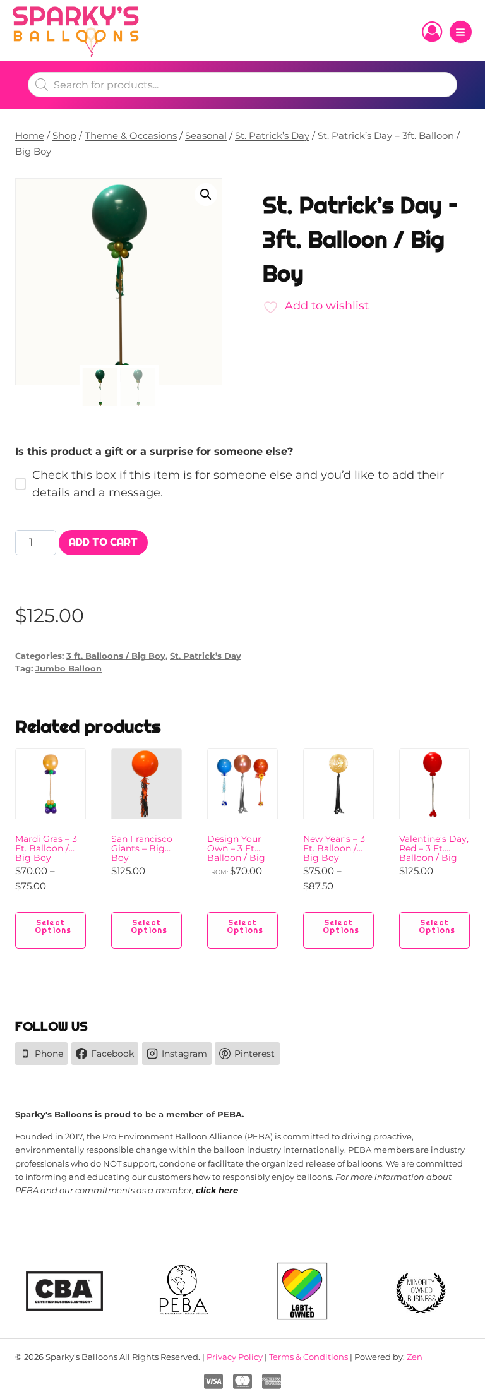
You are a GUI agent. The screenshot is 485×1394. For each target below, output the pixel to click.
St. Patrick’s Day (205, 656)
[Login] (432, 32)
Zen (414, 1357)
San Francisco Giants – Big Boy (141, 848)
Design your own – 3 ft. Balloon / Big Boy (236, 853)
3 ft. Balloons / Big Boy (115, 656)
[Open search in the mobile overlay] (242, 84)
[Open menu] (460, 32)
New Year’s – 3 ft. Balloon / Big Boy (334, 848)
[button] (206, 194)
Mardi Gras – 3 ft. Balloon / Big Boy (46, 848)
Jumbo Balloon (68, 668)
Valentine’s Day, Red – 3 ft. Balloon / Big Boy (434, 853)
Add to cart (103, 542)
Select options (53, 926)
